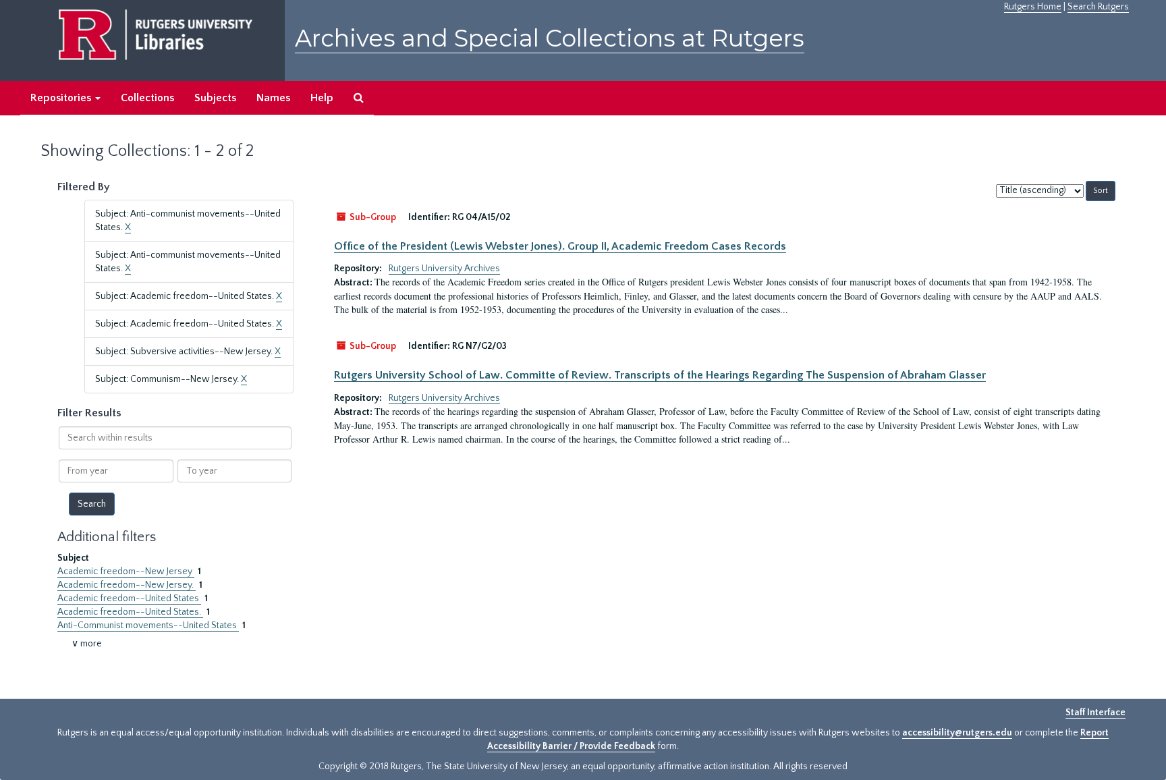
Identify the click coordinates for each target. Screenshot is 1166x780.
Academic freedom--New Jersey (125, 571)
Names (273, 98)
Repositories (62, 98)
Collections (147, 98)
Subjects (215, 98)
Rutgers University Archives (444, 268)
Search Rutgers (1098, 6)
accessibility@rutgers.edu (957, 732)
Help (321, 98)
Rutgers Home (1032, 6)
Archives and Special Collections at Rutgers (549, 38)
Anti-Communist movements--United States (148, 625)
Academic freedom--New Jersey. (126, 585)
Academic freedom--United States (129, 598)
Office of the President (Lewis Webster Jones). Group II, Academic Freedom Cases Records (560, 246)
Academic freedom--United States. (130, 612)
